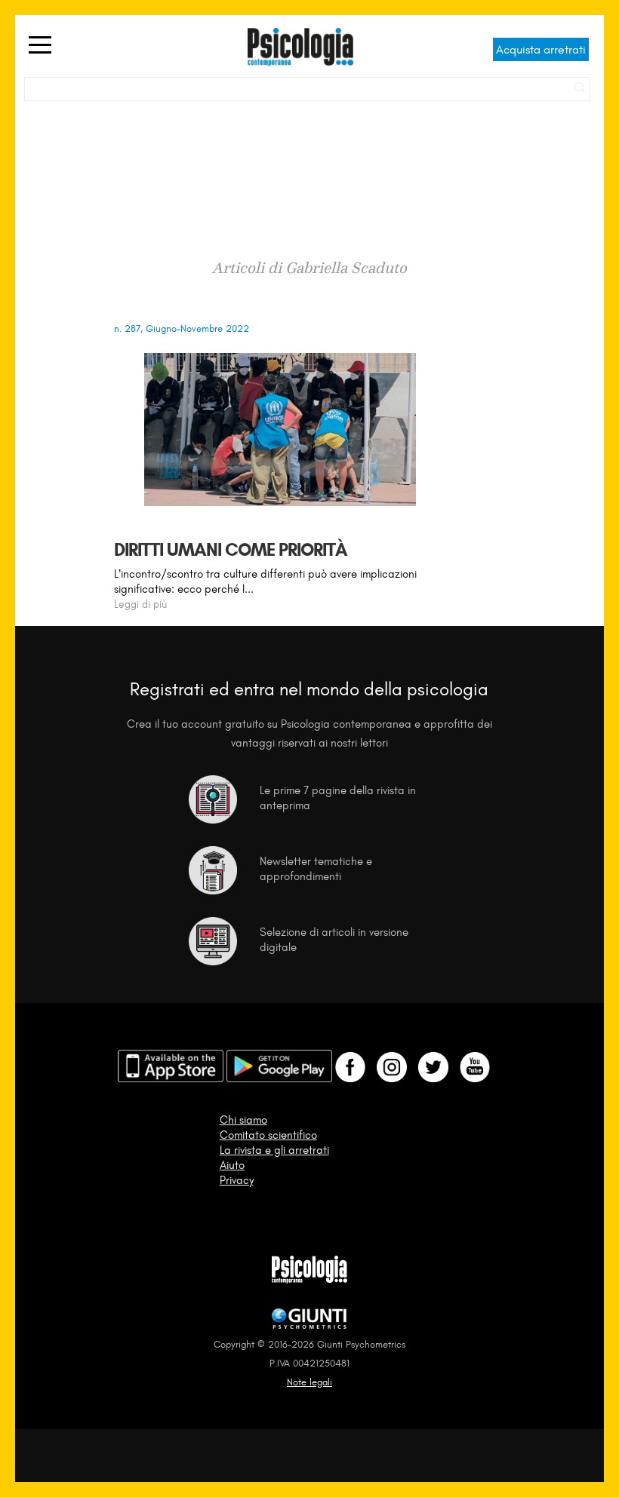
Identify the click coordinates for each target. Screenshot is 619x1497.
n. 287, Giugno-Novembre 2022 (181, 328)
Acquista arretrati (541, 49)
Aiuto (232, 1165)
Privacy (237, 1180)
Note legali (309, 1382)
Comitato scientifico (268, 1135)
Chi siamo (243, 1120)
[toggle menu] (40, 46)
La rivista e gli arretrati (274, 1150)
